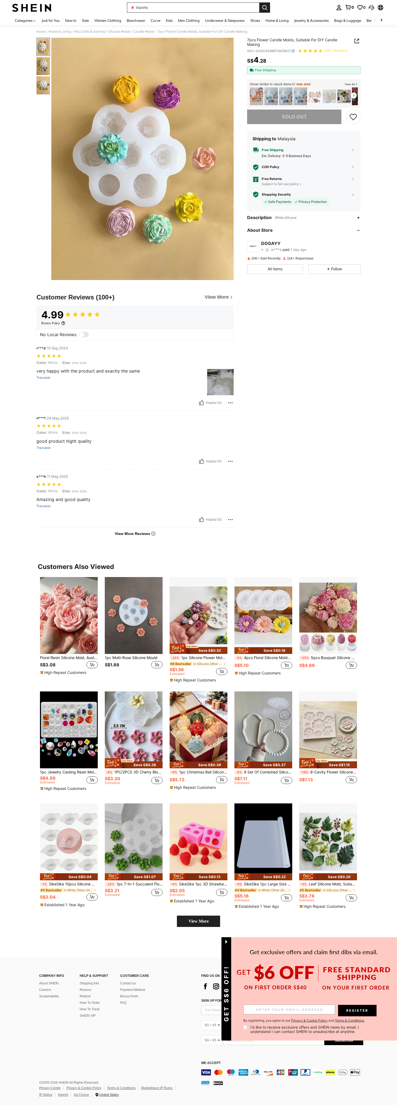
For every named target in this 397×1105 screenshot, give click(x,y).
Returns (85, 990)
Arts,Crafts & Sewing (89, 31)
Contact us (128, 983)
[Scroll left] (375, 20)
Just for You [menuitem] (51, 20)
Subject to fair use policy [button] (280, 184)
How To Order (90, 1003)
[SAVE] (353, 116)
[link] (349, 7)
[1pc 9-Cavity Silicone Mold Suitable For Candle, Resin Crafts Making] (256, 96)
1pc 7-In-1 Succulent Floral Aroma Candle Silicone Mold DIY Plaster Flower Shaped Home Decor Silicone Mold (134, 884)
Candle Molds (143, 31)
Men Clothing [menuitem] (189, 20)
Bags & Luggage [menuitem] (347, 20)
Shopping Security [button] (276, 194)
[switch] (84, 334)
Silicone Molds (119, 31)
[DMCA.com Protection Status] (218, 1083)
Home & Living (59, 31)
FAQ (123, 1003)
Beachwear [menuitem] (136, 20)
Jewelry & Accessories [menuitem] (311, 20)
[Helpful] (201, 403)
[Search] (264, 7)
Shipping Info (89, 983)
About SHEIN (49, 983)
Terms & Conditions (121, 1088)
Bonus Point (129, 996)
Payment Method (132, 990)
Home (40, 31)
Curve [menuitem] (155, 20)
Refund (85, 996)
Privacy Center (50, 1088)
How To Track (90, 1009)
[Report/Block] (230, 403)
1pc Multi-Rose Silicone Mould (131, 658)
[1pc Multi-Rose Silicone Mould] (134, 615)
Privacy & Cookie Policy (83, 1088)
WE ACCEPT (211, 1063)
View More (199, 921)
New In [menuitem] (70, 20)
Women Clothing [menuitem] (107, 20)
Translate (43, 378)
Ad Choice (81, 1095)
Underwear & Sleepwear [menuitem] (225, 20)
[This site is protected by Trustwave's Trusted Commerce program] (205, 1083)
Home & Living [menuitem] (277, 20)
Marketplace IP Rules (157, 1088)
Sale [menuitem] (85, 20)
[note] (64, 672)
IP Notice (45, 1095)
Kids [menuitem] (169, 20)
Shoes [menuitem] (255, 20)
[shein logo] (31, 7)
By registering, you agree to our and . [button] (304, 1020)
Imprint (63, 1095)
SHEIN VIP (88, 1016)
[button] (371, 7)
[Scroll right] (381, 20)
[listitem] (256, 96)
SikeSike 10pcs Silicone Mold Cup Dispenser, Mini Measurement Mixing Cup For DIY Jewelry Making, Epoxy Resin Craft (69, 884)
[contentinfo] (282, 1072)
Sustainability (49, 996)
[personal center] (339, 7)
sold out (294, 117)
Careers (45, 990)
